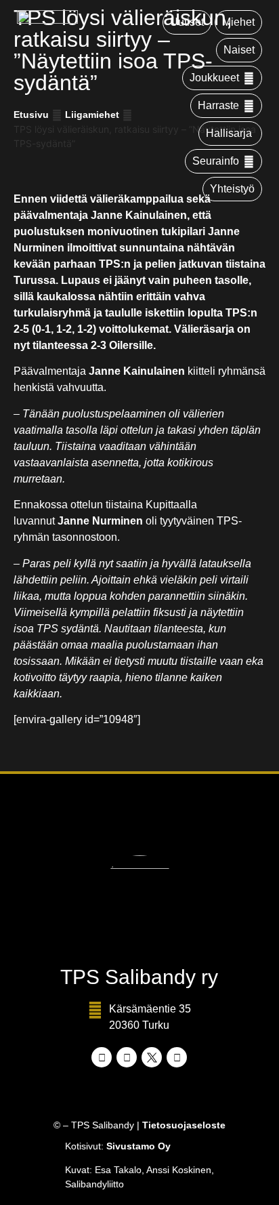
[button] (222, 78)
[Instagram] (126, 1057)
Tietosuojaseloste (184, 1125)
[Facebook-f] (101, 1057)
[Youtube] (177, 1057)
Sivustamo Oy (138, 1146)
